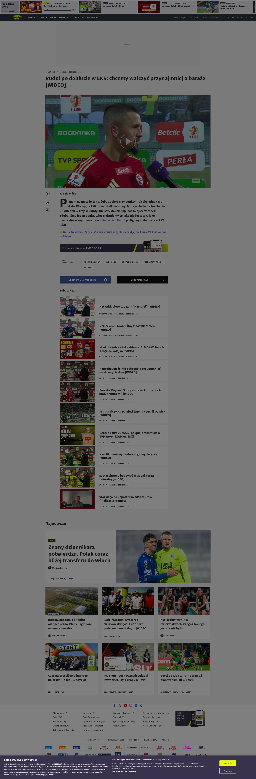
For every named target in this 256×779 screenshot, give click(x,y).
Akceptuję (228, 763)
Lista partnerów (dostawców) (124, 771)
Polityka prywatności (45, 774)
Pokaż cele (228, 771)
